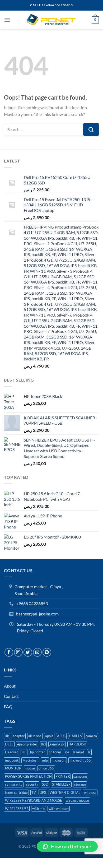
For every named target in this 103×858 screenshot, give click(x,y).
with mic (38, 808)
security (32, 784)
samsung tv (13, 784)
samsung (80, 776)
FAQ (8, 706)
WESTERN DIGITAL (65, 792)
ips (67, 752)
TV (33, 792)
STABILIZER (61, 784)
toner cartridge (16, 792)
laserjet (78, 752)
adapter (19, 736)
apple (49, 736)
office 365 (46, 768)
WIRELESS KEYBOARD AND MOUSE (33, 800)
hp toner (55, 752)
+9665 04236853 (32, 603)
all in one (34, 736)
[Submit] (91, 129)
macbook (12, 760)
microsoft (59, 760)
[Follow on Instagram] (18, 652)
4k (7, 736)
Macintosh (30, 760)
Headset (11, 752)
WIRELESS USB (17, 808)
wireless (90, 792)
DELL (9, 744)
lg (89, 752)
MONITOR (13, 768)
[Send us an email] (37, 652)
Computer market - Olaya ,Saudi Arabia (39, 590)
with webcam (59, 808)
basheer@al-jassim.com (37, 613)
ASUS (61, 736)
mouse (30, 768)
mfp (45, 760)
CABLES (75, 736)
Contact (11, 696)
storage (80, 784)
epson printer (27, 744)
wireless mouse (77, 800)
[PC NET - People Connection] (51, 19)
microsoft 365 (80, 760)
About (10, 685)
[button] (67, 846)
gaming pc (57, 744)
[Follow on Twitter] (28, 652)
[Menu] (7, 19)
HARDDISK (77, 744)
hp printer (37, 752)
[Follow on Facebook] (8, 652)
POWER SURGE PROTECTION (28, 776)
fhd (43, 744)
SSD (45, 784)
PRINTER (62, 776)
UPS (43, 792)
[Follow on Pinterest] (47, 652)
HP (24, 752)
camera (91, 736)
